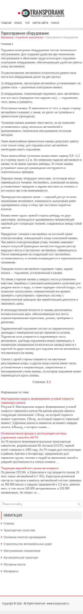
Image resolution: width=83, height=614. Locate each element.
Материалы (7, 37)
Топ (27, 23)
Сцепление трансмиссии (29, 37)
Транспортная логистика (19, 530)
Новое (18, 23)
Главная (6, 23)
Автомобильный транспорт (21, 557)
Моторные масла (15, 564)
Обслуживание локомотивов (22, 550)
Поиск (55, 23)
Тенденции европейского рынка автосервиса (29, 468)
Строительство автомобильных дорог (28, 544)
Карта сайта (40, 23)
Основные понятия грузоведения (25, 537)
